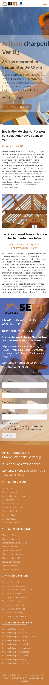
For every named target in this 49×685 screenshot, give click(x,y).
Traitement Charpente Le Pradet (15, 652)
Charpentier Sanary (10, 566)
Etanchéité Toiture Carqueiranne (15, 601)
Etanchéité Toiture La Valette (14, 597)
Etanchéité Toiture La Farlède (14, 616)
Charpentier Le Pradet (11, 558)
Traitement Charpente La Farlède (15, 663)
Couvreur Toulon (9, 488)
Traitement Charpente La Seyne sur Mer (18, 637)
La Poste (41, 678)
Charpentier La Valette (11, 550)
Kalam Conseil (18, 675)
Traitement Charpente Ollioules (15, 656)
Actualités (25, 681)
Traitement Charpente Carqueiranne (17, 648)
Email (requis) (7, 402)
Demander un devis (17, 107)
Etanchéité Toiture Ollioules (13, 609)
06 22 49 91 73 (35, 470)
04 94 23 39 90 (12, 97)
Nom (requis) (7, 381)
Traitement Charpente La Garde (15, 633)
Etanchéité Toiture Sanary (12, 613)
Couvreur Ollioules (10, 515)
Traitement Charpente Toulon (14, 629)
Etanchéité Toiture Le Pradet (13, 605)
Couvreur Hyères (9, 500)
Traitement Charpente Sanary (14, 659)
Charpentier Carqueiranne (13, 554)
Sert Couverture (32, 675)
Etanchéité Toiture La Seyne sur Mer (17, 590)
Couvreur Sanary (9, 519)
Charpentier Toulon (10, 535)
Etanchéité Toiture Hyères (12, 594)
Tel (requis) (6, 392)
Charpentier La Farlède (11, 569)
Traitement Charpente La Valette (15, 644)
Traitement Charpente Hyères (14, 640)
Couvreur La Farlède (10, 523)
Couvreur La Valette (10, 504)
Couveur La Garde (9, 492)
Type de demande (22, 426)
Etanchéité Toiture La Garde (13, 586)
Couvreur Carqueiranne (12, 507)
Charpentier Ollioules (11, 562)
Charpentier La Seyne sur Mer (14, 543)
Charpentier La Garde (11, 539)
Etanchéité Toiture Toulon (12, 582)
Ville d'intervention (10, 413)
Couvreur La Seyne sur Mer (13, 496)
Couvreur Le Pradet (10, 511)
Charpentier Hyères (10, 547)
